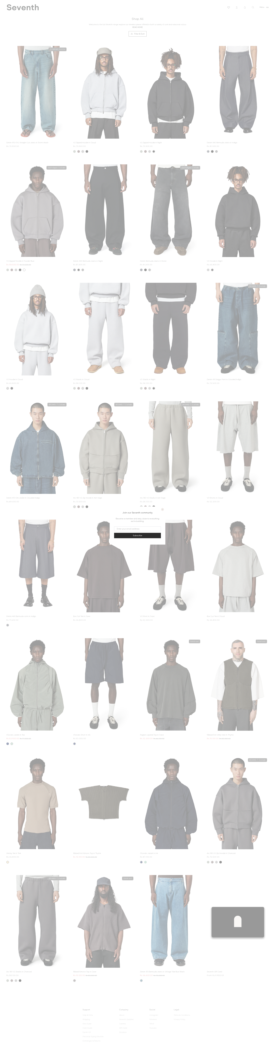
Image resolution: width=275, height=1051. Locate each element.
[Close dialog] (162, 509)
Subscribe (137, 535)
